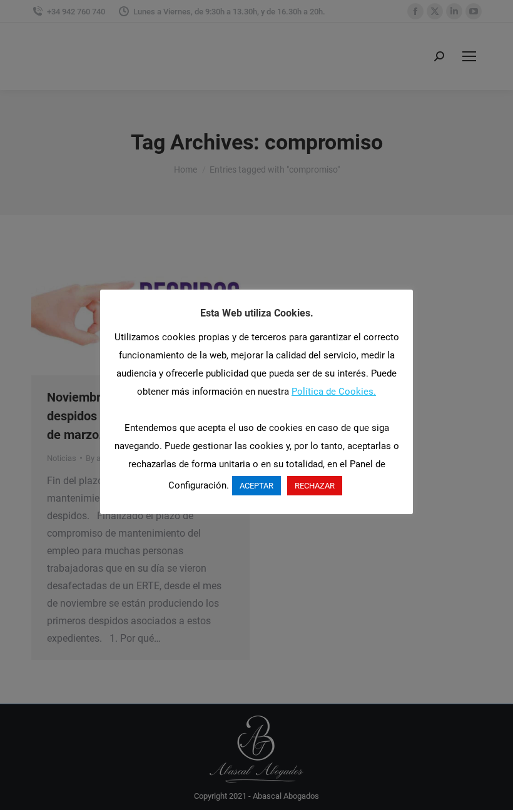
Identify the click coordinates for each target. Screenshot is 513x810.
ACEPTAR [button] (256, 485)
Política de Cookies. (334, 391)
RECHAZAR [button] (315, 485)
